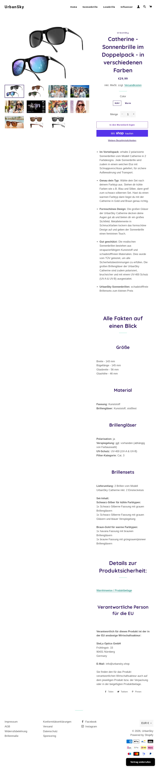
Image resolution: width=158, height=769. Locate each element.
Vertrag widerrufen (140, 762)
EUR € (145, 723)
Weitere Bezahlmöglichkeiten (122, 140)
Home (73, 7)
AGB (7, 726)
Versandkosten (132, 85)
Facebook (91, 721)
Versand (47, 726)
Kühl (117, 103)
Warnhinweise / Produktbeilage (114, 590)
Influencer (127, 7)
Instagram (91, 726)
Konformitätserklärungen (57, 721)
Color (123, 96)
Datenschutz (50, 731)
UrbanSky (14, 7)
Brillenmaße (11, 735)
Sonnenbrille (90, 7)
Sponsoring (49, 735)
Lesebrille (109, 7)
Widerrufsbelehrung (16, 731)
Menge (114, 114)
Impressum (11, 721)
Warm (128, 103)
